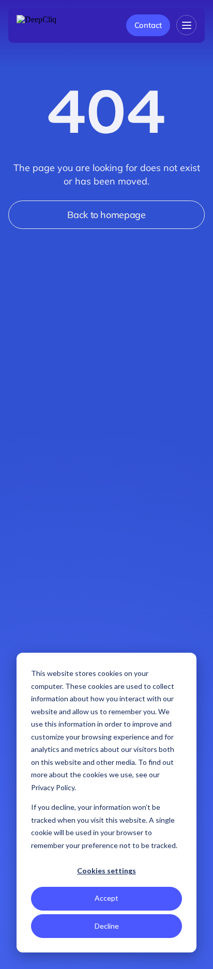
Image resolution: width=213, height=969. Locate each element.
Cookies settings (106, 870)
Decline (107, 925)
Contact (148, 25)
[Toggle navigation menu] (186, 25)
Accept (106, 898)
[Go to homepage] (48, 25)
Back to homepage (106, 214)
